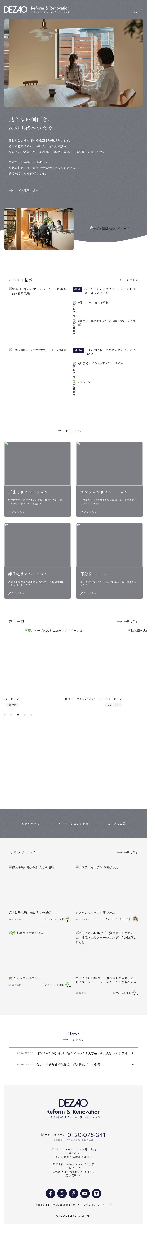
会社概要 (40, 1205)
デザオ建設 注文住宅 (64, 1205)
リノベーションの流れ (73, 823)
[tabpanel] (73, 667)
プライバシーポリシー (95, 1205)
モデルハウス (30, 823)
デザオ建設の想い (27, 190)
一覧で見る (131, 280)
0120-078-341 (87, 1135)
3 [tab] (17, 715)
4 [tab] (24, 715)
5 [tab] (31, 715)
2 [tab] (11, 715)
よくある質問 (117, 823)
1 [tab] (4, 715)
